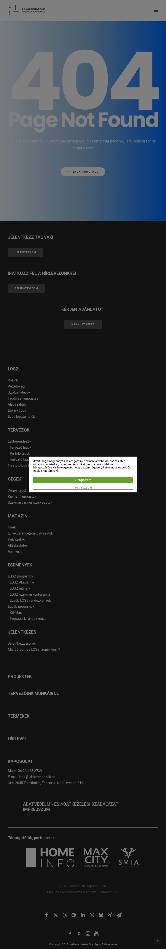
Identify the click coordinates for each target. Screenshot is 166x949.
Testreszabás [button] (83, 487)
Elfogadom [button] (83, 480)
